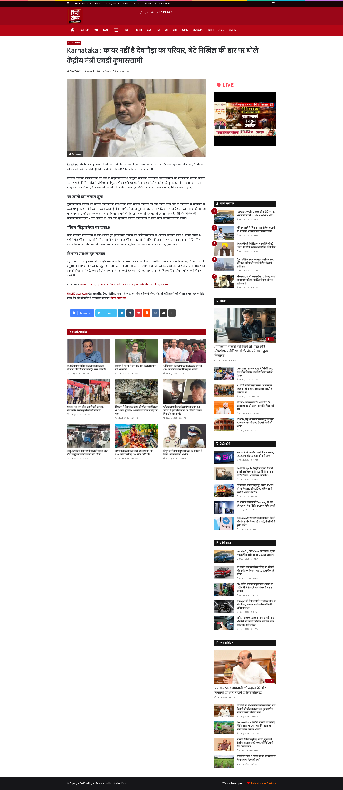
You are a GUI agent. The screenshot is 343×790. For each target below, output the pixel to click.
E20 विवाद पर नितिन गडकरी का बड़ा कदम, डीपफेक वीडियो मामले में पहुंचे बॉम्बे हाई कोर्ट (86, 368)
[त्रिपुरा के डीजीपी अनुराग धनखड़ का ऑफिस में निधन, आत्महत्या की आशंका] (184, 436)
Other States (74, 43)
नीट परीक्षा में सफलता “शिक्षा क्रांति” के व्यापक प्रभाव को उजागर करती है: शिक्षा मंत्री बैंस (255, 406)
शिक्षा (175, 30)
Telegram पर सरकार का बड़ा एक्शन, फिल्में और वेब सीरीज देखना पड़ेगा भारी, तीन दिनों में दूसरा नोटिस (256, 521)
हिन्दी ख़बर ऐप (118, 298)
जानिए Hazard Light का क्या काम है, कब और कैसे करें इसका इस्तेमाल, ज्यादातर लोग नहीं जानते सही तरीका (255, 621)
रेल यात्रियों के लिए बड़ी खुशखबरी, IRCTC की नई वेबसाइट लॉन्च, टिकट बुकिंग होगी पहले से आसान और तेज (255, 488)
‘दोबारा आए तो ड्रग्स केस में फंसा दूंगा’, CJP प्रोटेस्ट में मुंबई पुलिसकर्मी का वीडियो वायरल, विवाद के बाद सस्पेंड (182, 410)
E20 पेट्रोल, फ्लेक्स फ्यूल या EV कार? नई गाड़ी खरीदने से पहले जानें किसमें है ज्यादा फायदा (255, 587)
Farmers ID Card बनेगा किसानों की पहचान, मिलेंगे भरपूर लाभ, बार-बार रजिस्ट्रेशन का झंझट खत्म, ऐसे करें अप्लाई (256, 726)
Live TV (135, 4)
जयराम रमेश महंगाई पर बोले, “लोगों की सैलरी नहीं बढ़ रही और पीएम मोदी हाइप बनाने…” (125, 285)
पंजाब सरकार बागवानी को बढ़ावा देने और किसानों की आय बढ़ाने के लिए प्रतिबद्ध (240, 691)
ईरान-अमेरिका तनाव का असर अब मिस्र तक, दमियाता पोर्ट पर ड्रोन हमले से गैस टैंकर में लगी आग (255, 263)
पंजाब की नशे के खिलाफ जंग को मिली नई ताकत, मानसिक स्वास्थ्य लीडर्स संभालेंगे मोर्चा (256, 246)
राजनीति (138, 30)
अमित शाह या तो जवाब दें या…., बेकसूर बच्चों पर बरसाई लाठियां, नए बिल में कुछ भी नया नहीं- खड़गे (256, 280)
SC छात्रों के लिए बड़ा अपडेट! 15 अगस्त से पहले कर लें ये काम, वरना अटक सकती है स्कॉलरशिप (254, 389)
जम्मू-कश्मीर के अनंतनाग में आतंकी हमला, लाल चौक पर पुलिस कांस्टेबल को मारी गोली (87, 453)
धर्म (166, 30)
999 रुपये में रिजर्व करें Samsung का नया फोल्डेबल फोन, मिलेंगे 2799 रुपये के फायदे (256, 504)
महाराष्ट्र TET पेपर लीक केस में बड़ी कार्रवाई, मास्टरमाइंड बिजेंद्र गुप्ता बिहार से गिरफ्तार (85, 409)
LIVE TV (232, 30)
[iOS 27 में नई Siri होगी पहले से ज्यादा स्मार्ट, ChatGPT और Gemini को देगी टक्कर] (224, 457)
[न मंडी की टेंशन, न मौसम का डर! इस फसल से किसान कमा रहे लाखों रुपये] (224, 761)
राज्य (126, 30)
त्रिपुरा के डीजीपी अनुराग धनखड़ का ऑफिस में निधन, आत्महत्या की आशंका (182, 453)
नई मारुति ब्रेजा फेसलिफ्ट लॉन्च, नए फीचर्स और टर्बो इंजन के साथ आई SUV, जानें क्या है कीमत (255, 570)
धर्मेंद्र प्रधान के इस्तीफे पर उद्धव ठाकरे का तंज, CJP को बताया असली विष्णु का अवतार (182, 368)
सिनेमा (211, 30)
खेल (158, 30)
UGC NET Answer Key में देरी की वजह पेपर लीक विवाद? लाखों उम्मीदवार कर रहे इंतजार (255, 372)
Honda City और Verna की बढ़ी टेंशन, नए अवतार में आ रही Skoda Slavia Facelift (256, 214)
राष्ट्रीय (96, 30)
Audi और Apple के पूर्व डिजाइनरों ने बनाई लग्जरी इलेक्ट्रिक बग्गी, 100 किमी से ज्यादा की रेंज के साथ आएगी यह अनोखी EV (255, 472)
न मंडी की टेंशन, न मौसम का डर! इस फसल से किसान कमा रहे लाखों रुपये (256, 758)
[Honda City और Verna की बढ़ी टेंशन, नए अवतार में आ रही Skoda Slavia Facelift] (224, 217)
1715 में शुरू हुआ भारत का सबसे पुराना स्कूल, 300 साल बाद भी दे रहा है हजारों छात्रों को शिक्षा (256, 422)
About (98, 4)
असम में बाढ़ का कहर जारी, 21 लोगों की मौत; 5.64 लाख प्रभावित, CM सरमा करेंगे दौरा (134, 453)
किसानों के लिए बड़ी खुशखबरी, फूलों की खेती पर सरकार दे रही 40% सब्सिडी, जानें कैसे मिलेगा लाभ (255, 743)
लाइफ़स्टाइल (198, 30)
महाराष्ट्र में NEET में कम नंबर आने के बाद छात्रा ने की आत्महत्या (135, 368)
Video (125, 4)
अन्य (220, 30)
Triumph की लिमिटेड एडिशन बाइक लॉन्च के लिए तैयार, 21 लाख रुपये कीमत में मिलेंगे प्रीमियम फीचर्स (256, 604)
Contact (147, 4)
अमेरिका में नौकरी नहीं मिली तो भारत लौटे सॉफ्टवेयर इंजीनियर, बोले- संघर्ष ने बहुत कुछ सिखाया (241, 351)
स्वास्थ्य (185, 30)
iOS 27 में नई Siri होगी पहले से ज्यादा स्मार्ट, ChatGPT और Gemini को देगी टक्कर (255, 454)
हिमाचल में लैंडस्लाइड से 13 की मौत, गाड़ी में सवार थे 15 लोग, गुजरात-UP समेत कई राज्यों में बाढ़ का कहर (136, 410)
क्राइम (149, 30)
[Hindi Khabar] (75, 16)
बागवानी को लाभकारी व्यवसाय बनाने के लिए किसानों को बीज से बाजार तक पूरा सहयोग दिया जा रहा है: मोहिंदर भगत (256, 709)
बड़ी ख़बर (85, 30)
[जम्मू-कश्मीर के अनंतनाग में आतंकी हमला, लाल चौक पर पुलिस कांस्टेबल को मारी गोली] (88, 436)
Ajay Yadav (75, 71)
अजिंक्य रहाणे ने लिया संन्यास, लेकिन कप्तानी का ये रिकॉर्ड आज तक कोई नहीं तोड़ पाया (256, 230)
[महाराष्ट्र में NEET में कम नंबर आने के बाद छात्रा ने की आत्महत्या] (136, 351)
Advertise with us (163, 4)
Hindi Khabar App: (77, 294)
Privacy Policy (112, 4)
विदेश (105, 30)
